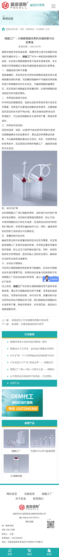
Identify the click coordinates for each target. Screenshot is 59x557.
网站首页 (12, 493)
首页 (22, 29)
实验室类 (29, 493)
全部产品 (14, 383)
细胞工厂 (27, 56)
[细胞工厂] (29, 178)
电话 (29, 554)
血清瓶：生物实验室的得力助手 (28, 324)
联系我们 (38, 498)
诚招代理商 (37, 5)
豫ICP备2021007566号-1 (29, 518)
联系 (49, 554)
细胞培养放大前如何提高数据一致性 (28, 342)
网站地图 (29, 521)
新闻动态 (30, 29)
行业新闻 (40, 29)
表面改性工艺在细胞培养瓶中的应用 (30, 320)
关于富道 (20, 498)
